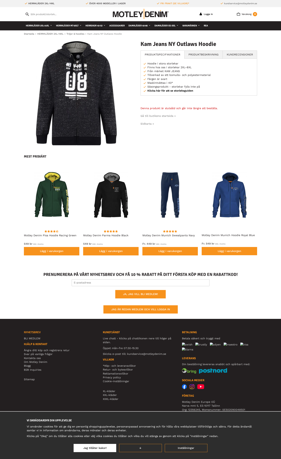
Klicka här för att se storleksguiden (170, 90)
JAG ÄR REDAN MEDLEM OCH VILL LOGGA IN (140, 309)
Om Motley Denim (35, 361)
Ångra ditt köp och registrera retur (47, 350)
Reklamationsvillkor (115, 373)
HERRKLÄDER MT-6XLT (67, 25)
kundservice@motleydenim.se (240, 3)
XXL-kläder (110, 394)
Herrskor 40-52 (93, 25)
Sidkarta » (147, 123)
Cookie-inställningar (116, 381)
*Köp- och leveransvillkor (119, 365)
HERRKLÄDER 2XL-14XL (37, 25)
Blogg (27, 365)
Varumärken (189, 25)
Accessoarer (117, 25)
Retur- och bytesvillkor (118, 369)
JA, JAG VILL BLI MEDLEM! (140, 294)
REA (206, 25)
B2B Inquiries (32, 369)
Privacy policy (112, 377)
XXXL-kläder (110, 399)
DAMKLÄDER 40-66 (138, 25)
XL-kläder (109, 391)
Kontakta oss (32, 358)
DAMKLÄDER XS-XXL (164, 25)
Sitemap (29, 379)
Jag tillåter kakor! (95, 447)
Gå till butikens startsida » (158, 115)
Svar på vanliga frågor (38, 354)
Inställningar (186, 447)
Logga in (208, 14)
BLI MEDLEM (32, 338)
